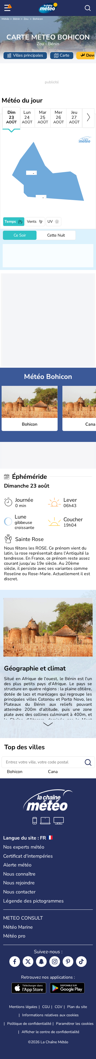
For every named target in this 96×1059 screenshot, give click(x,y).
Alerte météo (17, 865)
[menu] (8, 8)
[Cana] (35, 197)
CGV (58, 1006)
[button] (27, 172)
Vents (32, 221)
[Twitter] (28, 961)
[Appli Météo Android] (67, 988)
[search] (87, 8)
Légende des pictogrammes (33, 901)
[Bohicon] (26, 172)
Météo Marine (18, 927)
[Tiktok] (81, 961)
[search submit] (88, 763)
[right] (88, 118)
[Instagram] (54, 961)
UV (50, 221)
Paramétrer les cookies (75, 1024)
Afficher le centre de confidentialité (50, 1032)
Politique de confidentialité (29, 1023)
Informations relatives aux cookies (50, 1015)
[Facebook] (14, 961)
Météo (5, 19)
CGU (46, 1006)
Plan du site (77, 1006)
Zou (26, 19)
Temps (10, 221)
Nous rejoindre (19, 883)
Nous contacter (19, 892)
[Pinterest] (68, 961)
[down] (48, 724)
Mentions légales (23, 1006)
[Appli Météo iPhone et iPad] (28, 988)
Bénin (16, 19)
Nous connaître (19, 874)
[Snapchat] (41, 961)
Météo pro (14, 936)
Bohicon (38, 19)
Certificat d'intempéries (28, 856)
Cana (53, 772)
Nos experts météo (23, 847)
